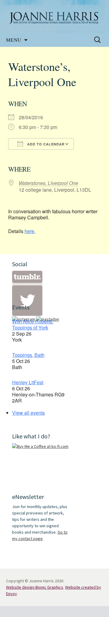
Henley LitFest (27, 382)
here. (30, 231)
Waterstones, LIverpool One (48, 183)
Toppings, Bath (28, 354)
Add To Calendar (45, 144)
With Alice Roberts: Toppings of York (32, 324)
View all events (28, 412)
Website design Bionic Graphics (34, 587)
